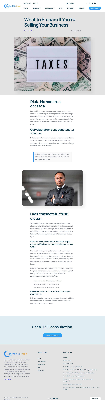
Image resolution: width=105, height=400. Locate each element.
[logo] (12, 4)
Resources (27, 31)
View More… (8, 380)
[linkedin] (95, 3)
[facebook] (86, 3)
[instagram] (89, 3)
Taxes (32, 31)
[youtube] (92, 3)
